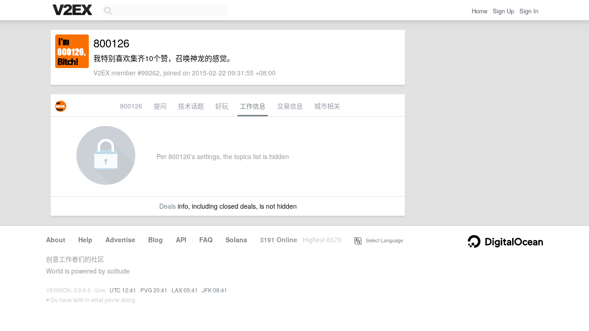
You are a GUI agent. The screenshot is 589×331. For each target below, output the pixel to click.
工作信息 (253, 105)
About (55, 239)
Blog (155, 239)
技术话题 (191, 105)
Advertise (120, 239)
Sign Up (503, 10)
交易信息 (290, 105)
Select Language (382, 240)
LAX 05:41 (185, 290)
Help (85, 239)
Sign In (529, 10)
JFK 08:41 (214, 290)
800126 (131, 105)
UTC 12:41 (123, 290)
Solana (236, 239)
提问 (160, 105)
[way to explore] (74, 10)
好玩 (221, 105)
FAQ (206, 239)
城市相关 (327, 105)
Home (479, 10)
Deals (167, 206)
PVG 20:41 (153, 290)
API (181, 239)
